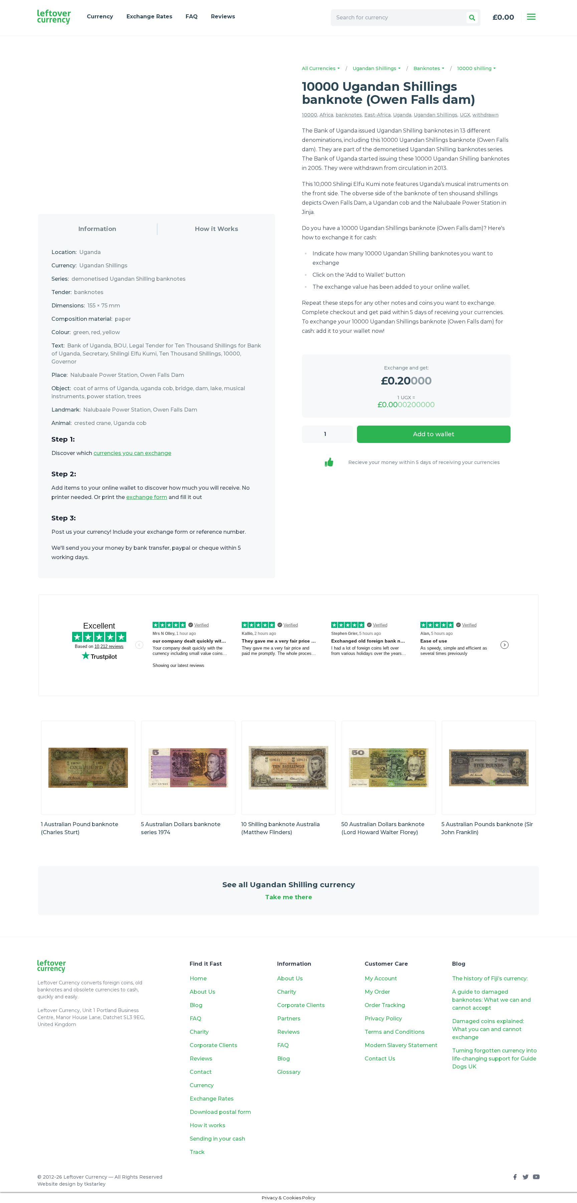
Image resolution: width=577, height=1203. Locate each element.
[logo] (54, 17)
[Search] (472, 17)
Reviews (223, 16)
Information (97, 229)
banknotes (349, 115)
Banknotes (427, 68)
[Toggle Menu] (531, 17)
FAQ (192, 16)
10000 (309, 115)
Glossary (289, 1072)
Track (197, 1152)
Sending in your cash (217, 1139)
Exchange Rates (149, 16)
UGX (465, 115)
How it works (207, 1125)
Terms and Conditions (395, 1032)
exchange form (146, 497)
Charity (199, 1032)
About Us (202, 992)
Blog (196, 1005)
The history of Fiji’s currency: (490, 978)
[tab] (97, 229)
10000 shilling (475, 68)
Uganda (402, 115)
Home (198, 978)
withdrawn (485, 115)
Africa (326, 115)
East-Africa (377, 115)
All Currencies (319, 68)
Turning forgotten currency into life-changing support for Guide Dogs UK (494, 1058)
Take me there (288, 897)
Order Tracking (385, 1005)
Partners (289, 1018)
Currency (100, 16)
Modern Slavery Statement (401, 1045)
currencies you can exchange (132, 453)
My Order (377, 992)
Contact (201, 1072)
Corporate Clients (213, 1045)
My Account (381, 978)
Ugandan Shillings (375, 68)
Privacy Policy (383, 1018)
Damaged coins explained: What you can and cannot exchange (488, 1029)
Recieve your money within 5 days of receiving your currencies (424, 462)
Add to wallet (433, 434)
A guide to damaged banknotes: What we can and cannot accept (491, 1000)
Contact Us (380, 1058)
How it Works (216, 229)
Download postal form (220, 1112)
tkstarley (95, 1184)
